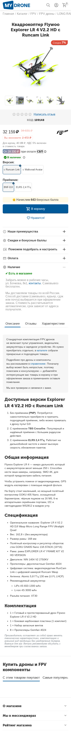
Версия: (8, 162)
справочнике (38, 363)
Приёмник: (10, 179)
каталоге (42, 350)
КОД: (30, 120)
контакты (35, 283)
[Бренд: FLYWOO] (62, 132)
